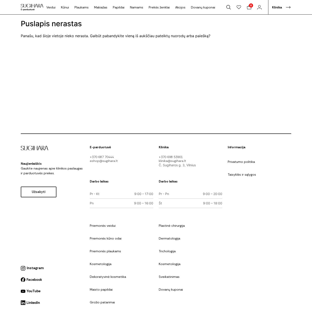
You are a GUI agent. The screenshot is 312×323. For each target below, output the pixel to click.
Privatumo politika (241, 162)
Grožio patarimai (102, 302)
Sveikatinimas (169, 277)
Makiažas (100, 7)
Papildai (118, 7)
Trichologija (167, 251)
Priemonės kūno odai (106, 238)
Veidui (51, 7)
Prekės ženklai (159, 7)
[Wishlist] (239, 7)
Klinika (277, 7)
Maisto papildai (101, 289)
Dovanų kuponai (203, 7)
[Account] (259, 7)
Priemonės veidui (103, 226)
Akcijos (180, 7)
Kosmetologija (100, 264)
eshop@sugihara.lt (104, 161)
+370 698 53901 (171, 157)
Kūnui (65, 7)
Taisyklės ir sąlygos (242, 174)
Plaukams (81, 7)
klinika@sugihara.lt (172, 161)
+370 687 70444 (102, 157)
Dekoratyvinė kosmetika (108, 277)
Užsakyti (38, 192)
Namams (136, 7)
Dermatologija (169, 238)
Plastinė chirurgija (172, 226)
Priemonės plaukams (105, 251)
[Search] (229, 7)
